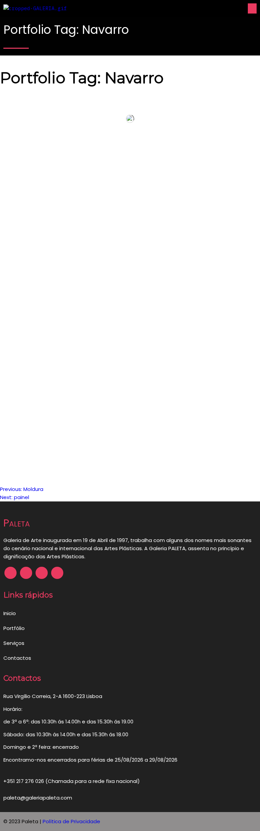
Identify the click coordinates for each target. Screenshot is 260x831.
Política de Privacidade (71, 821)
